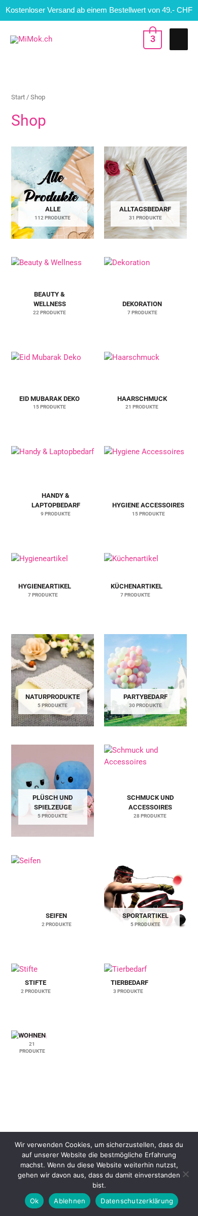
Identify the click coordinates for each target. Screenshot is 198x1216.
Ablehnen (69, 1201)
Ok (34, 1201)
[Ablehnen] (185, 1174)
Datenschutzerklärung (137, 1201)
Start (18, 97)
